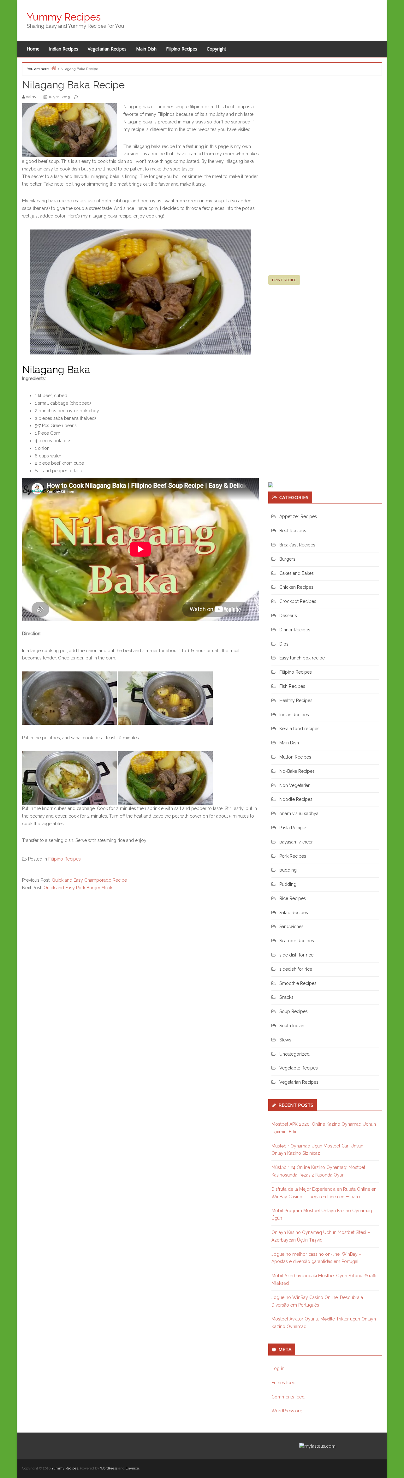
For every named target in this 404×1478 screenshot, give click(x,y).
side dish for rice (296, 954)
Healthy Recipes (295, 700)
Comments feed (288, 1396)
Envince (132, 1468)
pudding (288, 870)
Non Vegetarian (295, 785)
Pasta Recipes (293, 827)
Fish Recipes (292, 686)
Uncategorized (294, 1054)
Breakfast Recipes (297, 544)
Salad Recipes (293, 912)
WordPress (108, 1468)
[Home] (53, 68)
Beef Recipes (292, 530)
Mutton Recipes (295, 757)
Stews (285, 1039)
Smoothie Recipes (298, 983)
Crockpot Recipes (297, 601)
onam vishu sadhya (298, 813)
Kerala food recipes (299, 728)
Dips (283, 644)
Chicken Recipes (296, 587)
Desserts (288, 615)
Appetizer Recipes (298, 516)
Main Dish (146, 49)
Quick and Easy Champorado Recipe (89, 880)
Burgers (287, 559)
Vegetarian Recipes (107, 49)
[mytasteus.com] (317, 1445)
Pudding (287, 884)
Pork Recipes (292, 856)
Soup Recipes (293, 1011)
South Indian (291, 1025)
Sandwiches (291, 926)
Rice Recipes (292, 898)
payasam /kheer (296, 841)
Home (33, 49)
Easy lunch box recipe (302, 657)
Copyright (216, 49)
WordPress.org (286, 1410)
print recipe (284, 280)
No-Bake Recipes (297, 771)
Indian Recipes (63, 49)
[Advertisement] (315, 178)
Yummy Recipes (64, 17)
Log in (277, 1368)
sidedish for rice (295, 969)
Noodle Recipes (295, 799)
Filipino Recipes (181, 49)
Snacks (286, 997)
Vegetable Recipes (298, 1067)
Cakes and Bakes (296, 573)
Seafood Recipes (296, 940)
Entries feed (283, 1382)
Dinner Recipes (294, 629)
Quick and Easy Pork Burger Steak (78, 887)
